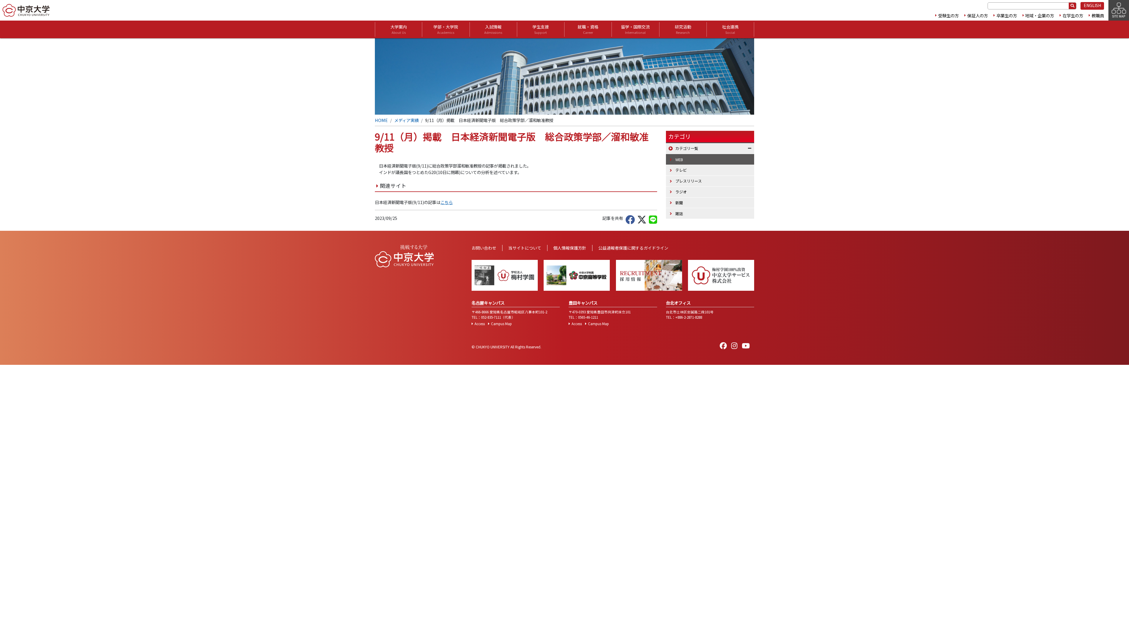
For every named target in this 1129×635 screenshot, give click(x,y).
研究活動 (683, 29)
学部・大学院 (445, 29)
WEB (679, 159)
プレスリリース (688, 181)
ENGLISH (1092, 5)
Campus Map (501, 323)
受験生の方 (948, 15)
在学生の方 (1073, 15)
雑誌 (679, 213)
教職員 (1098, 15)
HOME (381, 120)
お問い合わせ (484, 248)
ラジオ (681, 192)
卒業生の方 (1006, 15)
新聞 (679, 202)
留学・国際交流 (635, 29)
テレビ (681, 170)
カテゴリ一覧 (686, 148)
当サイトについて (524, 248)
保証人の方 (977, 15)
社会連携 (730, 29)
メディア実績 (406, 120)
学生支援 (540, 29)
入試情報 (493, 29)
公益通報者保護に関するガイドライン (633, 248)
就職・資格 (588, 29)
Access (480, 323)
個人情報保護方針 (569, 248)
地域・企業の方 (1039, 15)
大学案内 (398, 29)
